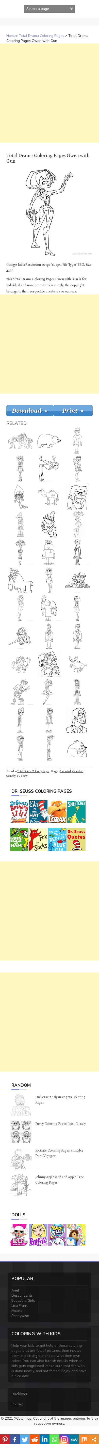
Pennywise (20, 1315)
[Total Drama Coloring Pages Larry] (21, 664)
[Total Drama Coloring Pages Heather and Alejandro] (49, 664)
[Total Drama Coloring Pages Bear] (49, 441)
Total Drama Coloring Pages (41, 35)
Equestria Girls (23, 1300)
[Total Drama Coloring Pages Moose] (77, 664)
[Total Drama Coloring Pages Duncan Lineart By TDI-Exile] (21, 692)
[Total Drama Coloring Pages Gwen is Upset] (77, 524)
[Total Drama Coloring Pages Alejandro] (77, 720)
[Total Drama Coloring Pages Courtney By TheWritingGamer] (21, 608)
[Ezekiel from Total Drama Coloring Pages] (21, 524)
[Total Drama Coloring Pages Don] (77, 636)
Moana (16, 1310)
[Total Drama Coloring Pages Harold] (49, 748)
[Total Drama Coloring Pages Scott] (77, 552)
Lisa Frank (19, 1305)
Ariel (15, 1290)
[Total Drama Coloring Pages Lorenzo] (49, 720)
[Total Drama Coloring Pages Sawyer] (77, 496)
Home (11, 35)
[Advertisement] (49, 93)
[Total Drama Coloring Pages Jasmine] (21, 469)
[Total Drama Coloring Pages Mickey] (21, 720)
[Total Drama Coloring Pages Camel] (49, 496)
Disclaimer (19, 1394)
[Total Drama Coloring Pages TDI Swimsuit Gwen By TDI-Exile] (49, 692)
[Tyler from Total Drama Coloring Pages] (77, 441)
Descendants (22, 1295)
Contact (17, 1404)
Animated (65, 771)
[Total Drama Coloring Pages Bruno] (77, 748)
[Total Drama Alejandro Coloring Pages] (49, 469)
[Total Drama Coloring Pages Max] (49, 552)
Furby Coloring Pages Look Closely (60, 1123)
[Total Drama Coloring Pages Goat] (21, 580)
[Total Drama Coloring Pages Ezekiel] (49, 524)
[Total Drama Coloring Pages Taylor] (49, 580)
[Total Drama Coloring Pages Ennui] (77, 692)
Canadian (77, 771)
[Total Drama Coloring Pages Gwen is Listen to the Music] (21, 636)
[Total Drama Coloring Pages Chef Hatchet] (49, 608)
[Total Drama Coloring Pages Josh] (49, 636)
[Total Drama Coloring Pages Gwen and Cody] (77, 580)
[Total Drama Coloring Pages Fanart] (21, 441)
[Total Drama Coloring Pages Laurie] (21, 748)
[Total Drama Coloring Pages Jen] (77, 469)
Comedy (10, 776)
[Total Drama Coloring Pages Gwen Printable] (21, 552)
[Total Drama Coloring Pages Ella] (77, 608)
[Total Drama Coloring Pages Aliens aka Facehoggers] (21, 496)
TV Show (22, 776)
